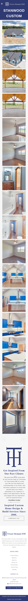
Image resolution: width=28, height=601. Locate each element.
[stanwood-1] (14, 32)
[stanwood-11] (14, 276)
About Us (14, 560)
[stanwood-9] (14, 227)
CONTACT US (14, 518)
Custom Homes (14, 555)
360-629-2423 (14, 581)
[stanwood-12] (14, 300)
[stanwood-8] (14, 203)
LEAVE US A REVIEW (14, 587)
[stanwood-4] (14, 105)
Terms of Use (14, 567)
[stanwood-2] (14, 56)
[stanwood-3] (14, 81)
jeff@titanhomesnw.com (15, 583)
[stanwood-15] (14, 373)
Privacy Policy (14, 564)
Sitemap (14, 569)
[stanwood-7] (14, 178)
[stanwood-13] (14, 324)
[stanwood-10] (14, 251)
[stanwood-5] (14, 129)
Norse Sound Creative (16, 599)
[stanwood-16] (14, 397)
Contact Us (14, 562)
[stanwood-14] (14, 349)
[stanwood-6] (14, 154)
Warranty (14, 557)
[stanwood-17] (14, 422)
